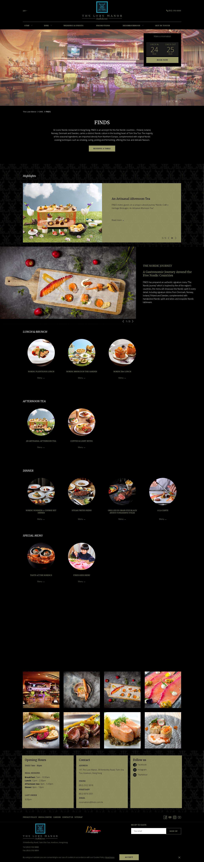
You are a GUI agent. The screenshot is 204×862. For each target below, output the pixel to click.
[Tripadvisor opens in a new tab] (170, 817)
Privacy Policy (30, 817)
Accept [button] (129, 857)
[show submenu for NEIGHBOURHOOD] (143, 25)
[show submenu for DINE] (51, 25)
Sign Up (174, 831)
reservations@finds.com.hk (91, 802)
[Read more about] (41, 352)
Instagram (142, 769)
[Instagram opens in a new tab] (174, 817)
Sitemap (79, 817)
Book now (162, 60)
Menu (40, 378)
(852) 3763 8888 (174, 11)
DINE (41, 111)
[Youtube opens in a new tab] (179, 817)
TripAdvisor (143, 774)
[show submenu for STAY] (32, 25)
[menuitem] (27, 25)
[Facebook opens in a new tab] (165, 817)
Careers (57, 817)
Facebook (142, 764)
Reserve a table (102, 149)
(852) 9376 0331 (86, 793)
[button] (154, 49)
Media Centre (45, 817)
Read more (109, 857)
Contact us (67, 817)
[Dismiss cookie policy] (179, 857)
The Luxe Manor (29, 111)
